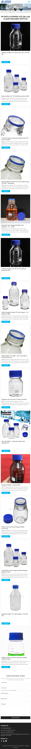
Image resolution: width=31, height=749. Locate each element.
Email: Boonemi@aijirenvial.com (8, 730)
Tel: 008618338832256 (6, 728)
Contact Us (4, 725)
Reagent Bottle (11, 11)
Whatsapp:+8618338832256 (7, 732)
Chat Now (6, 62)
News (6, 11)
